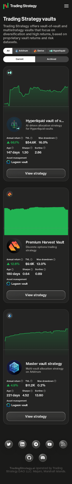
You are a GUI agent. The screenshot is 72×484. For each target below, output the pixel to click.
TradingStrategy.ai (22, 468)
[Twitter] (9, 444)
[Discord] (43, 458)
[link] (36, 173)
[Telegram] (36, 444)
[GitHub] (29, 458)
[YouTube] (50, 444)
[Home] (31, 6)
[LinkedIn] (22, 444)
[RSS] (63, 444)
